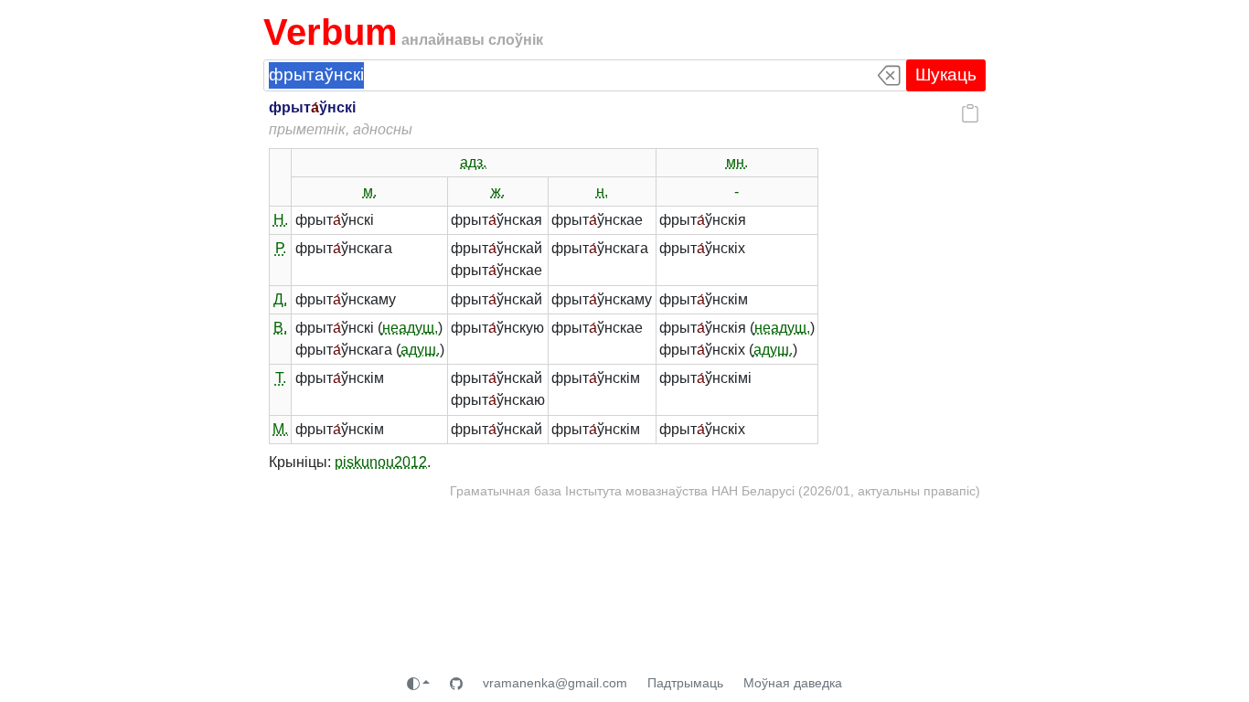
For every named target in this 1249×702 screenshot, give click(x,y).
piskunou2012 (381, 462)
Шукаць (946, 74)
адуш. (420, 349)
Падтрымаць (685, 682)
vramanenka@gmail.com (555, 682)
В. (280, 327)
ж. (498, 191)
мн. (737, 162)
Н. (280, 220)
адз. (473, 162)
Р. (280, 248)
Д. (280, 299)
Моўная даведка (792, 682)
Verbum (330, 32)
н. (602, 191)
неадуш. (410, 327)
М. (280, 429)
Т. (280, 378)
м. (370, 191)
